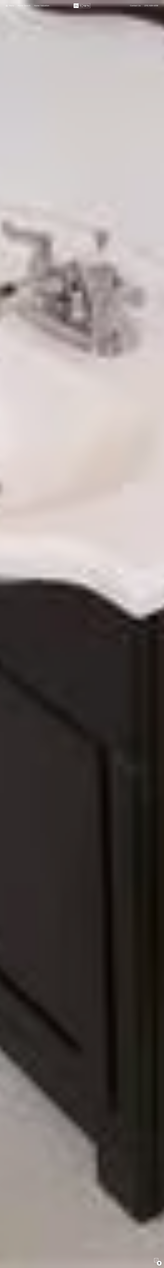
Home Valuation (41, 6)
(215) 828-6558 (151, 6)
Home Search (24, 6)
